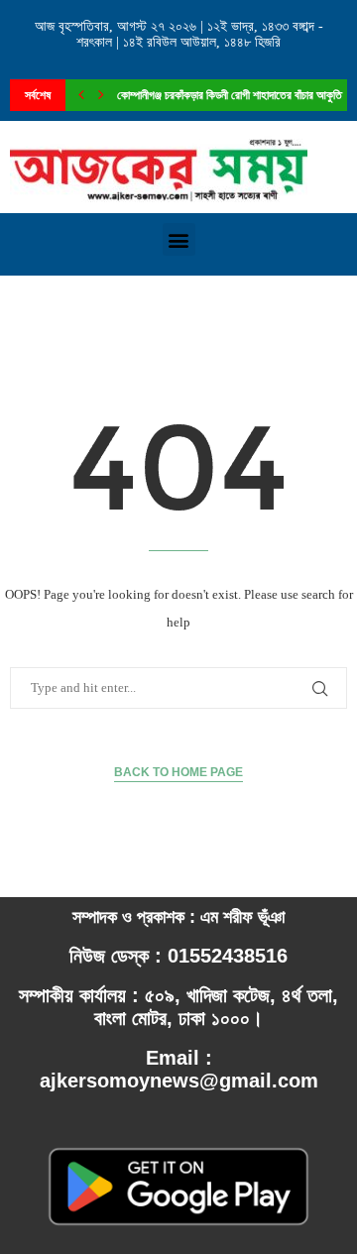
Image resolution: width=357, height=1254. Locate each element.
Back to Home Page (178, 772)
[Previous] (81, 95)
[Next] (101, 95)
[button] (179, 239)
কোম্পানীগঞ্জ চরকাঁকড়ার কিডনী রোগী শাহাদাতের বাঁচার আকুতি (229, 95)
